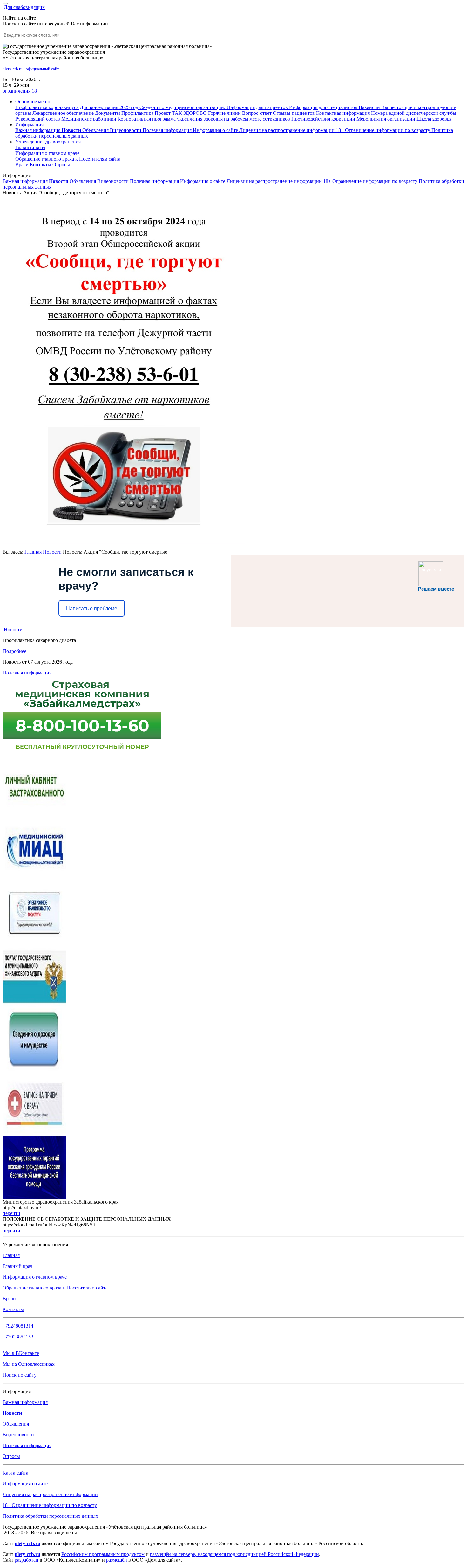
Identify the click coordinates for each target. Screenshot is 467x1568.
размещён (116, 1560)
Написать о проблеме (91, 608)
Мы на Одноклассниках (29, 1364)
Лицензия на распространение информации (274, 181)
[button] (32, 101)
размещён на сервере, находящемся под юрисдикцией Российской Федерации (234, 1554)
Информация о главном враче (35, 1277)
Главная (33, 552)
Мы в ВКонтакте (21, 1353)
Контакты (41, 164)
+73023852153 (18, 1336)
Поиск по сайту (20, 1375)
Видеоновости (126, 130)
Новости (52, 552)
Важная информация (38, 130)
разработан (26, 1560)
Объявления (96, 130)
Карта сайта (15, 1472)
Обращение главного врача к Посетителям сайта (55, 1287)
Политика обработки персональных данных (50, 1516)
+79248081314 (18, 1326)
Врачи (22, 164)
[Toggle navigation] (5, 3)
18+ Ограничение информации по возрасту (370, 181)
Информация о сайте (216, 130)
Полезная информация (168, 130)
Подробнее (14, 651)
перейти (11, 1213)
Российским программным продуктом (103, 1554)
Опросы (61, 164)
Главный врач (30, 147)
